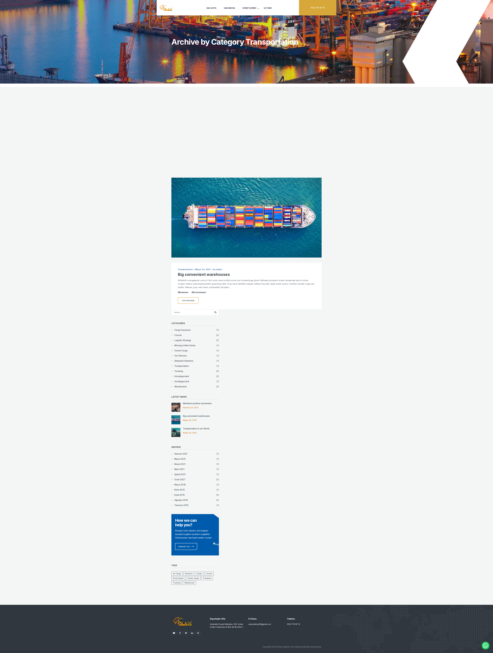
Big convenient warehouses (204, 274)
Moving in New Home (185, 345)
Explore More (188, 301)
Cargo (199, 573)
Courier (178, 335)
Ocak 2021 (179, 479)
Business (183, 292)
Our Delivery (180, 355)
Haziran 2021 (180, 453)
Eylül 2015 (179, 495)
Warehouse (189, 583)
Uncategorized (181, 381)
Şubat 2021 (180, 474)
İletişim (268, 8)
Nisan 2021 (179, 464)
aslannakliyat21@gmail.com (259, 624)
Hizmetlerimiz (249, 8)
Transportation (185, 269)
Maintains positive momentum (197, 403)
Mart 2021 (179, 469)
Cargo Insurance (182, 330)
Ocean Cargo (181, 350)
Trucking (178, 371)
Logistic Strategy (182, 340)
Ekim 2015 (179, 489)
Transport (207, 578)
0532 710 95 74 (318, 7)
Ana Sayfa (211, 8)
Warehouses (180, 386)
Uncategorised (181, 376)
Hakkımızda (229, 8)
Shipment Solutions (183, 361)
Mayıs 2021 (180, 459)
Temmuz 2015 (181, 505)
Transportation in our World (196, 428)
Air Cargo (177, 573)
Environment (199, 292)
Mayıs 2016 (180, 484)
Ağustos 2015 (181, 500)
